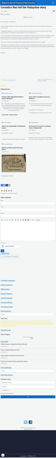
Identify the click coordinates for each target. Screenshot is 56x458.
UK (32, 323)
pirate (13, 321)
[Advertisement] (28, 63)
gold (15, 323)
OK (2, 251)
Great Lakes (4, 323)
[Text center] (18, 220)
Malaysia (3, 85)
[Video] (28, 220)
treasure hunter (25, 321)
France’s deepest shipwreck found (10, 350)
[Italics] (4, 220)
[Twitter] (25, 422)
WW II (40, 323)
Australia (14, 326)
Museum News (7, 14)
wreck (29, 323)
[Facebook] (30, 422)
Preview (38, 220)
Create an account (4, 393)
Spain (2, 321)
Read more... (3, 52)
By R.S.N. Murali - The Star (7, 175)
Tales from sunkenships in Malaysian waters (13, 127)
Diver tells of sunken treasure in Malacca (39, 97)
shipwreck (46, 323)
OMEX (18, 323)
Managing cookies (32, 456)
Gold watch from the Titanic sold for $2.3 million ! (14, 361)
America (48, 321)
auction (51, 323)
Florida (39, 321)
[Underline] (7, 220)
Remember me (6, 390)
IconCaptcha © (21, 247)
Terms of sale (23, 456)
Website (2, 213)
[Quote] (15, 220)
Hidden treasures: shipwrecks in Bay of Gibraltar (14, 344)
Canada (36, 323)
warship (8, 326)
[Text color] (12, 220)
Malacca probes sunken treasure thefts (12, 148)
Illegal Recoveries (8, 93)
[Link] (20, 220)
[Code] (30, 220)
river (36, 321)
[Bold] (2, 220)
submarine (23, 323)
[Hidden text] (23, 220)
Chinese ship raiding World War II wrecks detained (12, 97)
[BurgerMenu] (53, 3)
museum (3, 326)
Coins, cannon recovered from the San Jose (12, 355)
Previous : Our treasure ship (9, 80)
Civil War (18, 321)
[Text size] (9, 220)
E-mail (2, 206)
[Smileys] (33, 220)
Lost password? (11, 393)
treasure (10, 323)
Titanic (31, 321)
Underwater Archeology (37, 93)
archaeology (8, 321)
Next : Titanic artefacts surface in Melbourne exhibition (45, 80)
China (44, 321)
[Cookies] (2, 455)
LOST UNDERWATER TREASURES (10, 257)
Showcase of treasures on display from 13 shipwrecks (40, 127)
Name (2, 200)
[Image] (25, 220)
